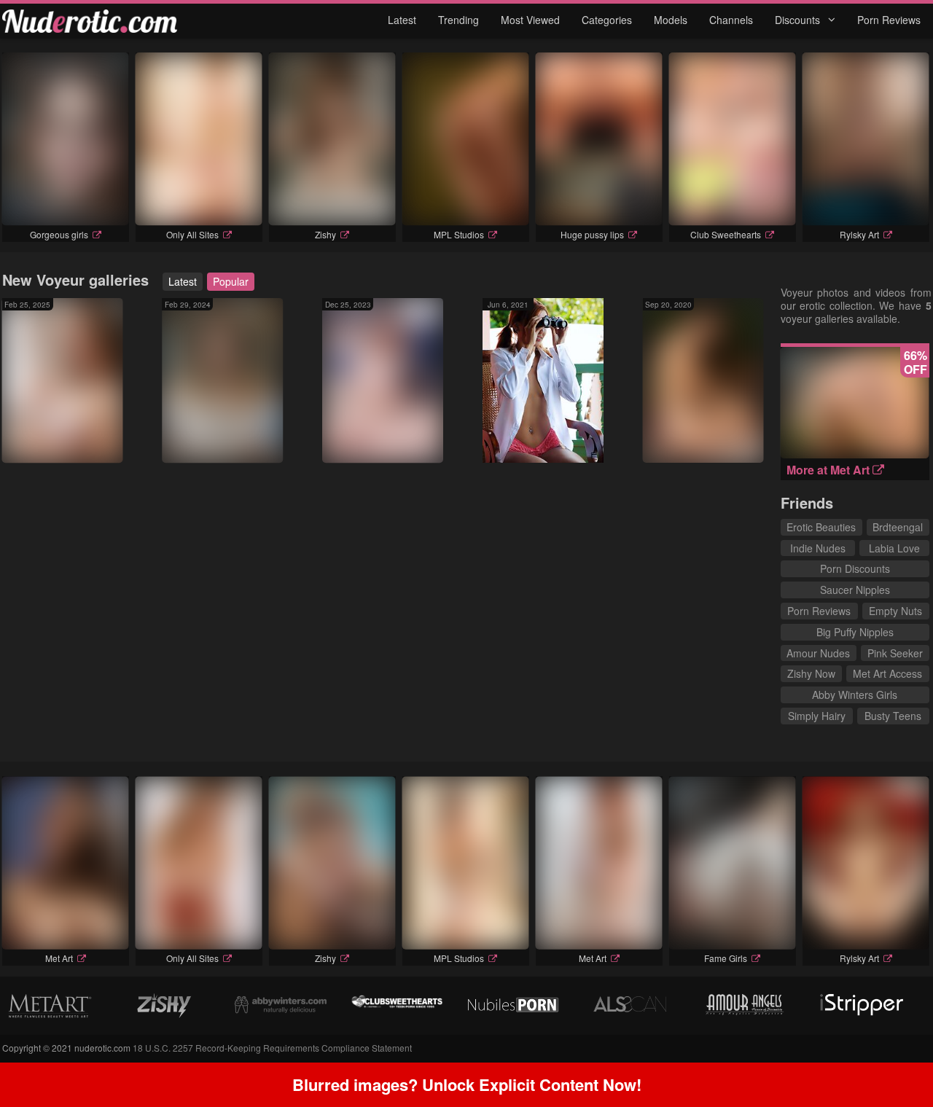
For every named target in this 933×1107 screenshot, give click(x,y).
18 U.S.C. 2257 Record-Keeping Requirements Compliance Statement (272, 1047)
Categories (607, 19)
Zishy (325, 234)
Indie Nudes (818, 548)
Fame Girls (725, 958)
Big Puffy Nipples (855, 632)
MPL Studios (459, 234)
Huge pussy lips (592, 234)
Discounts (799, 19)
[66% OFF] (855, 454)
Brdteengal (898, 527)
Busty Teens (892, 715)
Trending (458, 19)
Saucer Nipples (855, 589)
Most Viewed (530, 19)
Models (670, 19)
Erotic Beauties (821, 527)
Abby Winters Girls (854, 694)
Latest (402, 19)
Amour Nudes (818, 653)
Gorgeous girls (59, 234)
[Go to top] (893, 1059)
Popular (231, 281)
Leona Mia (678, 453)
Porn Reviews (889, 19)
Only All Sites (192, 234)
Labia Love (894, 548)
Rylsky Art (859, 234)
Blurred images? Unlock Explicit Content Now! (466, 1084)
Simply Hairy (817, 715)
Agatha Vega (521, 440)
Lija (418, 440)
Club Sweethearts (725, 234)
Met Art (33, 453)
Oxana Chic (199, 453)
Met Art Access (887, 673)
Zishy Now (811, 673)
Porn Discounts (855, 568)
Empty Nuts (895, 610)
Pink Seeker (895, 653)
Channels (731, 19)
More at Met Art (829, 469)
